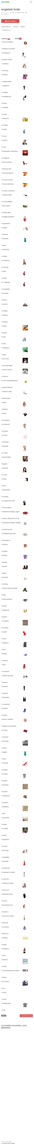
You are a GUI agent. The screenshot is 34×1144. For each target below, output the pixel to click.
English (4, 1015)
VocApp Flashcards (6, 1141)
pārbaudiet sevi (6, 30)
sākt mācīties (11, 21)
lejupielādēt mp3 (7, 26)
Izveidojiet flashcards (26, 1016)
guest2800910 (5, 14)
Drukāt (16, 26)
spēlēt (23, 26)
